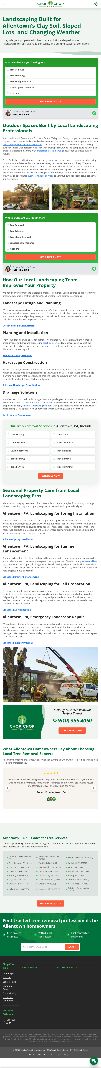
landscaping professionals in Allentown (22, 144)
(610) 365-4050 (74, 720)
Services (7, 977)
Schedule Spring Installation (18, 539)
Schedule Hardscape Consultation (21, 385)
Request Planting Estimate (17, 355)
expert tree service (51, 342)
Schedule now (51, 475)
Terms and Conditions (8, 999)
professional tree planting (50, 150)
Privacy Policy (9, 993)
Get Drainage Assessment (17, 414)
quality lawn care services (40, 175)
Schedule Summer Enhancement (21, 576)
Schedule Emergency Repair (18, 642)
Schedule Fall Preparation (17, 609)
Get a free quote (50, 101)
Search (71, 946)
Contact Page (9, 981)
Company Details (7, 988)
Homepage (8, 973)
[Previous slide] (7, 788)
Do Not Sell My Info (81, 1050)
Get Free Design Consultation (19, 325)
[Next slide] (93, 788)
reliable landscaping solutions (37, 405)
